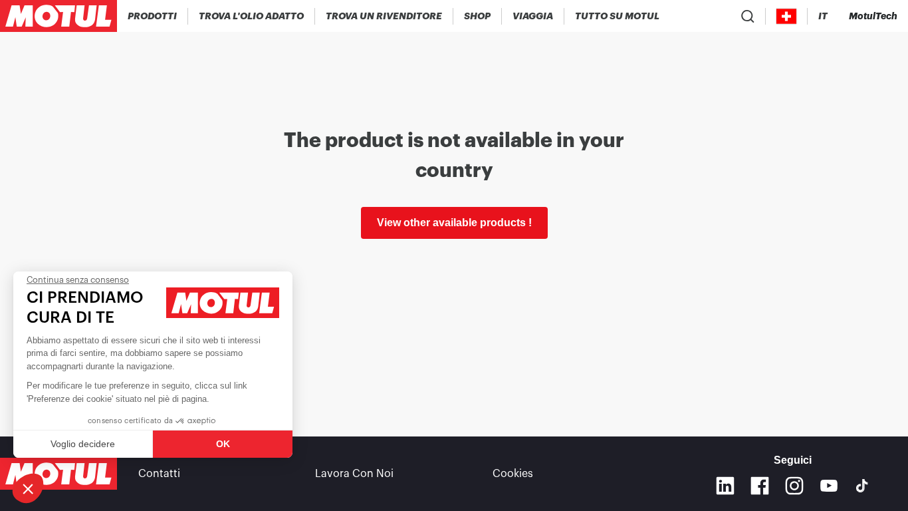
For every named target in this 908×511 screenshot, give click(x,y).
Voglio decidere (83, 443)
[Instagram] (794, 485)
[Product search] (748, 16)
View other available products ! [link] (454, 222)
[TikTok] (862, 486)
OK (223, 443)
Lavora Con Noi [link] (354, 473)
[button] (28, 488)
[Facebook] (759, 485)
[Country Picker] (787, 16)
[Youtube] (829, 485)
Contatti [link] (159, 473)
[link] (477, 16)
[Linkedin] (725, 485)
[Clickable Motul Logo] (58, 16)
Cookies (513, 473)
